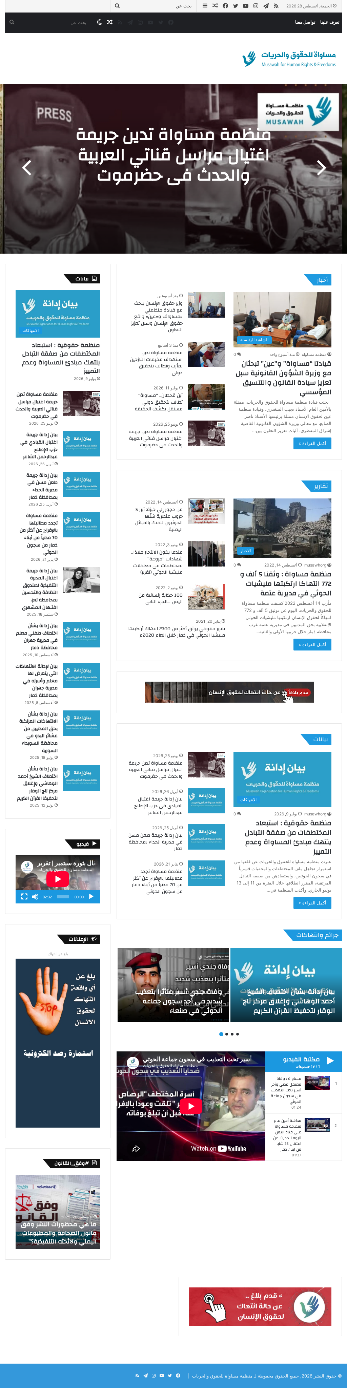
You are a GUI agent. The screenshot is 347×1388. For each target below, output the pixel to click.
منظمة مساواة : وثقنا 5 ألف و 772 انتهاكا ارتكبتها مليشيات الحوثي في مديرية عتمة (285, 583)
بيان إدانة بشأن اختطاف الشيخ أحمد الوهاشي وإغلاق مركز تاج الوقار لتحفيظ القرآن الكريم (37, 784)
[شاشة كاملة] (24, 896)
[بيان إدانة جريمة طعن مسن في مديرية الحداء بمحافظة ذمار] (206, 837)
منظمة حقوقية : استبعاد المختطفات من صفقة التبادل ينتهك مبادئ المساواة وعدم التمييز (288, 837)
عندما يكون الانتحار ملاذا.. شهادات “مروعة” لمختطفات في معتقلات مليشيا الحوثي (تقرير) (157, 562)
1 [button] (238, 1034)
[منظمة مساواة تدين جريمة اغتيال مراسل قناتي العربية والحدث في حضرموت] (206, 433)
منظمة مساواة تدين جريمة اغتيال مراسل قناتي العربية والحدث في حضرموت (174, 155)
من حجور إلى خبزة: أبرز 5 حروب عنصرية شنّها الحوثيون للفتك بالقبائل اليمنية (159, 519)
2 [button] (232, 1034)
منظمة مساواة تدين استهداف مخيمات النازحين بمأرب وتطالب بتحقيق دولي (156, 362)
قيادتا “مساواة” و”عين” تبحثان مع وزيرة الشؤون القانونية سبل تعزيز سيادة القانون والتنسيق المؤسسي (283, 377)
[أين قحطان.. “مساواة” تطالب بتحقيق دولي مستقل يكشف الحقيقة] (206, 397)
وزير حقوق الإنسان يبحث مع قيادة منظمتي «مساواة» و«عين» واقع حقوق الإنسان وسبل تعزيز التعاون (157, 316)
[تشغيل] (91, 896)
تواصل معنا (305, 22)
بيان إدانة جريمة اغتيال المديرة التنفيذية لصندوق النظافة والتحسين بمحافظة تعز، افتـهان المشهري (40, 589)
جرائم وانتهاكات (317, 935)
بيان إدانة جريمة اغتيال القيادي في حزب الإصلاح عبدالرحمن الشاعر (158, 806)
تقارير (321, 486)
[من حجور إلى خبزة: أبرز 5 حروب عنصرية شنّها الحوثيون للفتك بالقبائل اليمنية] (206, 511)
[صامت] (35, 896)
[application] (58, 879)
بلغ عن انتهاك (58, 954)
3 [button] (226, 1034)
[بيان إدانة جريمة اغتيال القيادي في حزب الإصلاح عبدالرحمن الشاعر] (206, 800)
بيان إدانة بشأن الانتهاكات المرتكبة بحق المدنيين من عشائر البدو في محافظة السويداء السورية (38, 732)
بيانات (320, 739)
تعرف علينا (330, 22)
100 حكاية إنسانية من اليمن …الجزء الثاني (161, 598)
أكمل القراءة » (312, 443)
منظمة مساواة (314, 354)
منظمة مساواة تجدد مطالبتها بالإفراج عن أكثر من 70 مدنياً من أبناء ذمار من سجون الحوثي (157, 881)
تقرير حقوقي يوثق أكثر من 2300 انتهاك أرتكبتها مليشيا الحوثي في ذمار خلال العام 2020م (176, 632)
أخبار (322, 279)
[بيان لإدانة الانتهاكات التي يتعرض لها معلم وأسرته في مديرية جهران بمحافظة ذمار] (81, 675)
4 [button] (221, 1034)
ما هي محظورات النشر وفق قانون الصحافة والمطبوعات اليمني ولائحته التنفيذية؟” (59, 1233)
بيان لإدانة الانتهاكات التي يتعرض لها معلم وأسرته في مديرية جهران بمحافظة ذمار (37, 681)
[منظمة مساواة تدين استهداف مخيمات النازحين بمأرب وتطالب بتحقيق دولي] (206, 354)
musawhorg (315, 565)
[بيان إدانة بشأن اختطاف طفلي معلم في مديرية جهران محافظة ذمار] (81, 634)
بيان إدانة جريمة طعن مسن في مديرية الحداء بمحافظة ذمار (155, 842)
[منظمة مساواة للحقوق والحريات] (289, 59)
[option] (173, 169)
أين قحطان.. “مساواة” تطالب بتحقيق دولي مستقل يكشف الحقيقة (159, 402)
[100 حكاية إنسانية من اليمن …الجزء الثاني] (206, 597)
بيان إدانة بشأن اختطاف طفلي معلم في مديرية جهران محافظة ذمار (37, 636)
